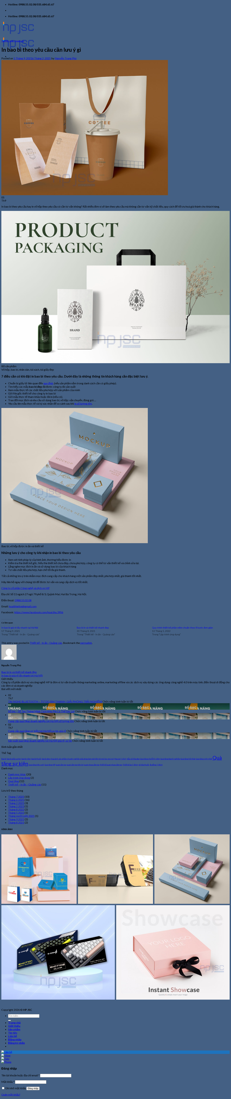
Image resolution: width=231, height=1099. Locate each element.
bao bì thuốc (36, 759)
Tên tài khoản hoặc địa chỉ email (20, 1075)
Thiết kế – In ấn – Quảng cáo (24, 784)
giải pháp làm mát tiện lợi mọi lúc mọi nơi (97, 759)
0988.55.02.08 (23, 600)
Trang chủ (14, 1022)
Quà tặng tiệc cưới (36, 765)
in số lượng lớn (83, 403)
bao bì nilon (26, 759)
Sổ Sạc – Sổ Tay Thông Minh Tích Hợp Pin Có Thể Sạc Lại (41, 711)
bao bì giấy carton (14, 759)
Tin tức (12, 1032)
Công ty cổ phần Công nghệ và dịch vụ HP (25, 588)
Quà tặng (13, 781)
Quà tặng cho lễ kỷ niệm (150, 759)
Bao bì (3, 759)
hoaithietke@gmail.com (23, 606)
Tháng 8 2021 (16, 822)
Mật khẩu (8, 1081)
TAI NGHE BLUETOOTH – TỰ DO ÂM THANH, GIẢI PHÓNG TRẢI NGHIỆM (55, 701)
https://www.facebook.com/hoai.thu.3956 (38, 612)
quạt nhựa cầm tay (91, 765)
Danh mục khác (17, 774)
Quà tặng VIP (49, 765)
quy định (48, 383)
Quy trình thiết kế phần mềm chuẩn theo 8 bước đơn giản (182, 627)
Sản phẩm (14, 1029)
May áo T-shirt (120, 759)
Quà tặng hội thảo (187, 759)
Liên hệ (12, 1036)
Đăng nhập (33, 1088)
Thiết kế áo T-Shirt (130, 765)
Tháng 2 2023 (16, 806)
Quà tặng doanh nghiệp (170, 759)
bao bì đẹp (46, 759)
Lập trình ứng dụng (19, 777)
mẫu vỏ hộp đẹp (133, 759)
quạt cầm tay (61, 765)
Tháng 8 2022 (16, 809)
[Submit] (9, 1020)
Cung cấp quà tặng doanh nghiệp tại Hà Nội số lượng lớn (41, 721)
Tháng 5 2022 (16, 812)
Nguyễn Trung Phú (65, 58)
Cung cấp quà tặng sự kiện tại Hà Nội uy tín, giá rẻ (37, 730)
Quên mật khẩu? (10, 1094)
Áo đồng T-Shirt (156, 765)
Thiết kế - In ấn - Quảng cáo (12, 41)
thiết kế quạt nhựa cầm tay (111, 765)
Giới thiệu (14, 1026)
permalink (86, 642)
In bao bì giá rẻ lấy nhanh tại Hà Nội (19, 627)
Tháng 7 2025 (16, 796)
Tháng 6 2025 (16, 799)
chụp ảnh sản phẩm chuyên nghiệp (65, 759)
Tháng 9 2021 (16, 819)
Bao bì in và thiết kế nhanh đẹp (93, 627)
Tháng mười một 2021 (21, 815)
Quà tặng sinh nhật (204, 759)
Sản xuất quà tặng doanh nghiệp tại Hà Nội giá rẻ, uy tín (40, 740)
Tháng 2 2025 (16, 803)
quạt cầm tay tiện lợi (75, 765)
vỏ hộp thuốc (143, 765)
